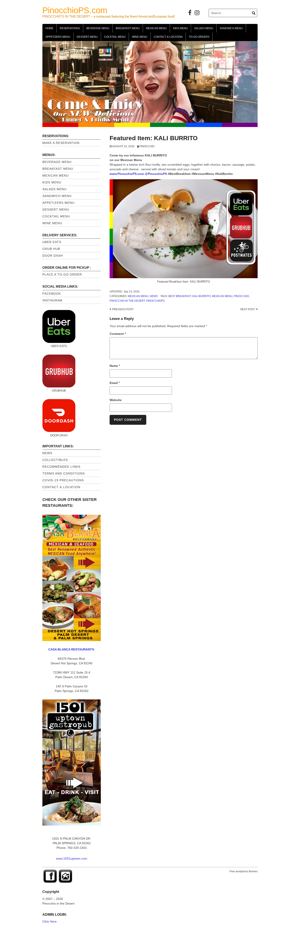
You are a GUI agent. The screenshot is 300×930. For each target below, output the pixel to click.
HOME (49, 28)
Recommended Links (61, 466)
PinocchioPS (155, 300)
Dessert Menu (87, 36)
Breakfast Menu (128, 28)
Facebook (51, 293)
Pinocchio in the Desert (127, 300)
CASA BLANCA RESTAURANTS (71, 649)
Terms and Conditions (63, 473)
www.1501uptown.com (71, 858)
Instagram (52, 300)
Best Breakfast (179, 296)
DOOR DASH (52, 255)
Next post (247, 309)
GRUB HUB (51, 249)
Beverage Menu (97, 28)
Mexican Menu (156, 28)
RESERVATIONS (70, 28)
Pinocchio (146, 146)
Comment (118, 333)
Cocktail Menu (115, 36)
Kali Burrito (201, 296)
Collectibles (55, 460)
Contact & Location (168, 36)
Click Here (49, 921)
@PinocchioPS (156, 174)
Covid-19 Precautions (63, 480)
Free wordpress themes (244, 871)
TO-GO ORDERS (199, 36)
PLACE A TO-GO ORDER (62, 274)
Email (115, 383)
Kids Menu (180, 28)
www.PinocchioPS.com (127, 174)
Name (115, 365)
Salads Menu (203, 28)
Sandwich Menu (231, 28)
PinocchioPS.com (74, 10)
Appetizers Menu (57, 36)
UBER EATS (51, 242)
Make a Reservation (61, 143)
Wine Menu (139, 36)
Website (116, 400)
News (154, 296)
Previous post (123, 309)
